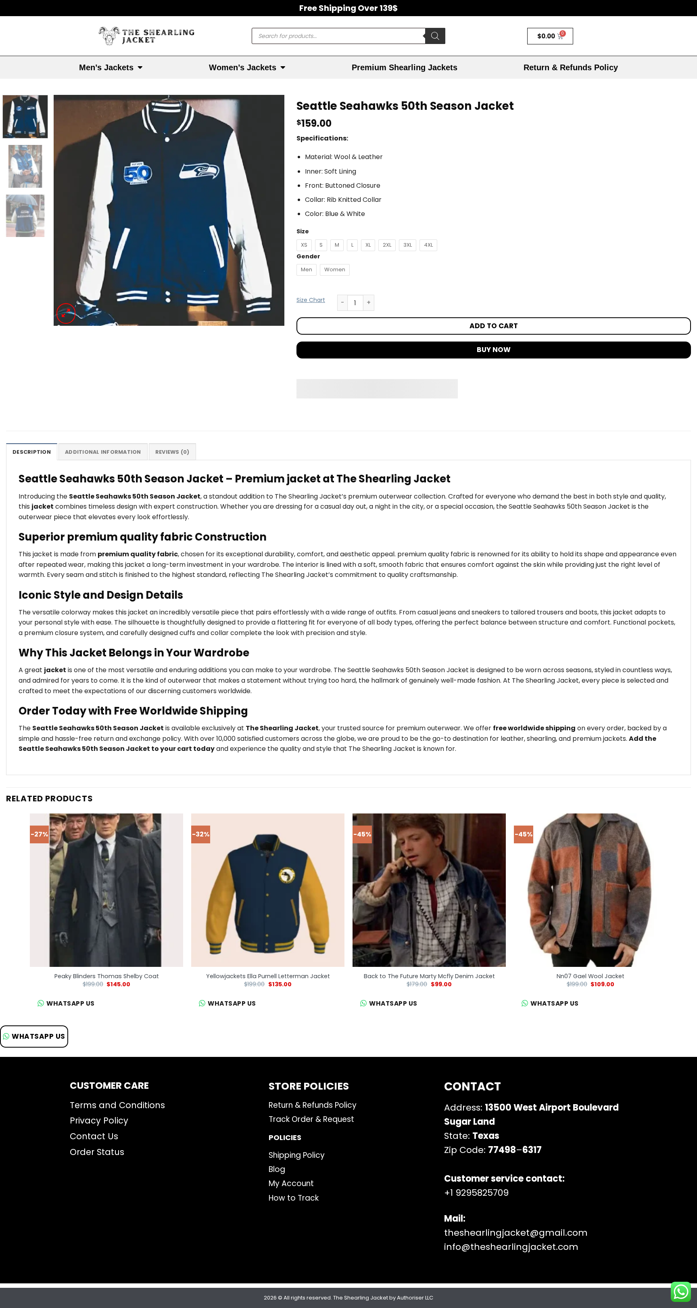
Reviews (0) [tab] (172, 452)
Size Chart (310, 300)
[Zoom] (65, 313)
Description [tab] (32, 452)
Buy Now (494, 349)
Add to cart (494, 326)
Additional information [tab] (103, 452)
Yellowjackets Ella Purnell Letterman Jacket (268, 976)
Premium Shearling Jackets (404, 67)
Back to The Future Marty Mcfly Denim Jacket (429, 976)
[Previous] (68, 210)
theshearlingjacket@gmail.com (516, 1232)
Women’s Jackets (242, 67)
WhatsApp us (38, 1036)
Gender (308, 257)
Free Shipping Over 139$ (348, 8)
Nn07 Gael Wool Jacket (590, 976)
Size (302, 231)
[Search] (435, 36)
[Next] (270, 210)
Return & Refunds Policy (571, 67)
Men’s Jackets (106, 67)
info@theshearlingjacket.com (511, 1247)
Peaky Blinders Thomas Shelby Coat (106, 976)
